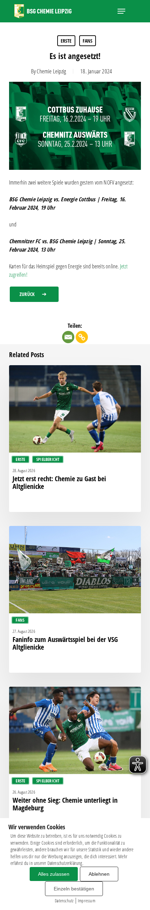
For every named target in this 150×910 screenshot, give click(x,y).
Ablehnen (99, 874)
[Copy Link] (82, 337)
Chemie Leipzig (51, 71)
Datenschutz (64, 900)
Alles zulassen (53, 874)
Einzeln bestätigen (74, 888)
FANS (88, 40)
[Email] (68, 337)
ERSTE (66, 40)
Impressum (86, 900)
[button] (121, 11)
